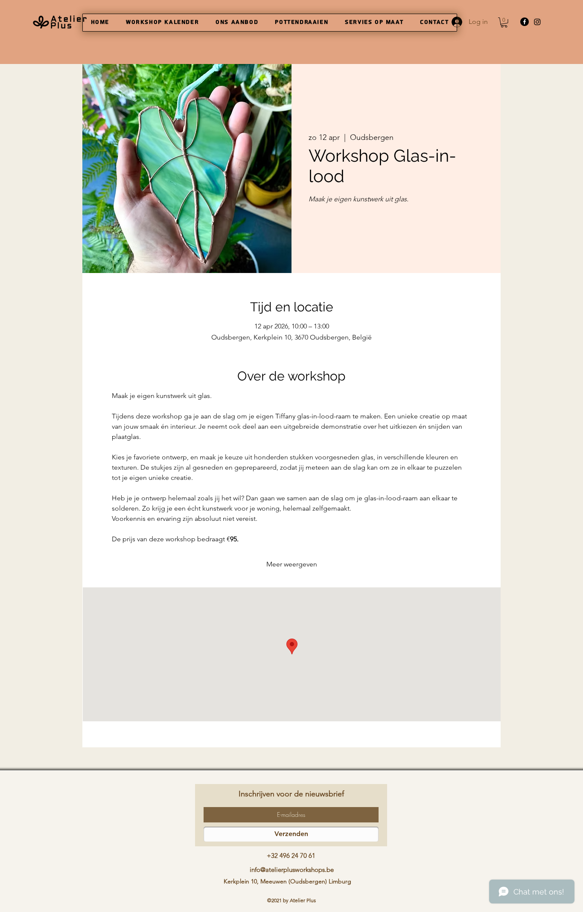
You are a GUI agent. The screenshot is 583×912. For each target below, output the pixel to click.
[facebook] (524, 21)
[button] (504, 22)
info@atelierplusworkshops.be (292, 870)
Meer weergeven (291, 564)
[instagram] (537, 21)
